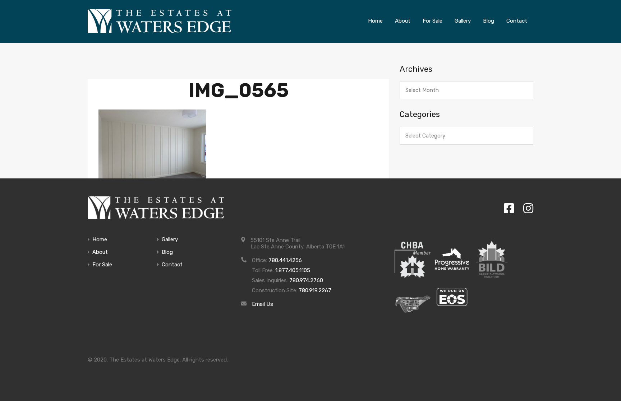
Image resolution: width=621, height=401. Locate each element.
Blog (167, 252)
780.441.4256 (285, 260)
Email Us (262, 304)
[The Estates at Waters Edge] (156, 207)
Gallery (170, 239)
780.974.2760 (306, 280)
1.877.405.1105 (292, 270)
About (100, 252)
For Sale (102, 264)
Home (99, 239)
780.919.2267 (315, 290)
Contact (172, 264)
